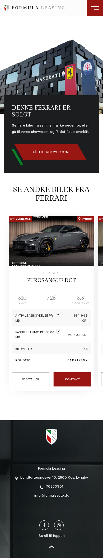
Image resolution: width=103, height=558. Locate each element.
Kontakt (72, 380)
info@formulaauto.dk (51, 496)
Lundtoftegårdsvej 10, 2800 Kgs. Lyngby (54, 478)
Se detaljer (30, 379)
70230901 (54, 487)
